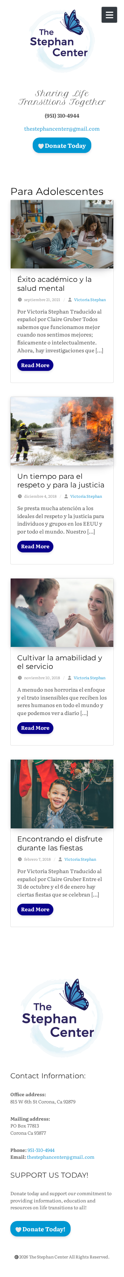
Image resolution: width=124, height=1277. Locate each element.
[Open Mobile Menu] (109, 15)
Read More (35, 365)
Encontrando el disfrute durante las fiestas (60, 843)
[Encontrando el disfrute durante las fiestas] (62, 793)
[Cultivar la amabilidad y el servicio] (62, 612)
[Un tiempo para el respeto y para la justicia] (62, 430)
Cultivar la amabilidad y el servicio (59, 662)
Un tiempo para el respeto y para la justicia (60, 480)
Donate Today (65, 145)
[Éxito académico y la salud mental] (62, 234)
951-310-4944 (41, 1149)
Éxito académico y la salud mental (54, 284)
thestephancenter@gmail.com (62, 128)
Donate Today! (43, 1228)
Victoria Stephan (90, 299)
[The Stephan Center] (62, 41)
